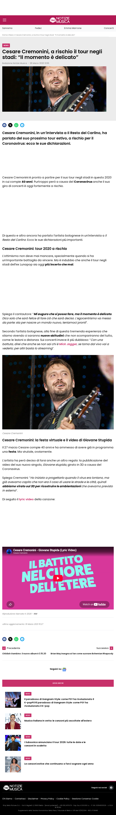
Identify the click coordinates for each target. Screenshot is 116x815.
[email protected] (51, 805)
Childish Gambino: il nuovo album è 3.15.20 (24, 653)
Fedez (38, 28)
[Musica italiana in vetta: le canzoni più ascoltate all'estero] (13, 722)
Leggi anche (58, 683)
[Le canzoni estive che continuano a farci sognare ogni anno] (13, 765)
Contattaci (20, 798)
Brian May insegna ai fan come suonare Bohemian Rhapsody (82, 653)
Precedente (13, 648)
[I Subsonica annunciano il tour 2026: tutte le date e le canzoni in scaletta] (13, 744)
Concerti (109, 28)
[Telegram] (22, 125)
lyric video (26, 499)
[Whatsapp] (16, 125)
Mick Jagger (68, 344)
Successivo (102, 648)
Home (4, 35)
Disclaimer (33, 798)
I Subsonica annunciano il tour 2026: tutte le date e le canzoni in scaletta (55, 744)
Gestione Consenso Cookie (85, 798)
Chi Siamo (7, 798)
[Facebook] (4, 125)
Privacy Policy (47, 798)
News (11, 35)
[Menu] (4, 20)
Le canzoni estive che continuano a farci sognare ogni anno (59, 763)
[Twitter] (10, 125)
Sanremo (7, 28)
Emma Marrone (72, 28)
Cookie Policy (62, 798)
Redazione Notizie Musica (14, 63)
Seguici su (55, 669)
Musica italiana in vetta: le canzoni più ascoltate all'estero (58, 720)
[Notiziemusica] (59, 20)
